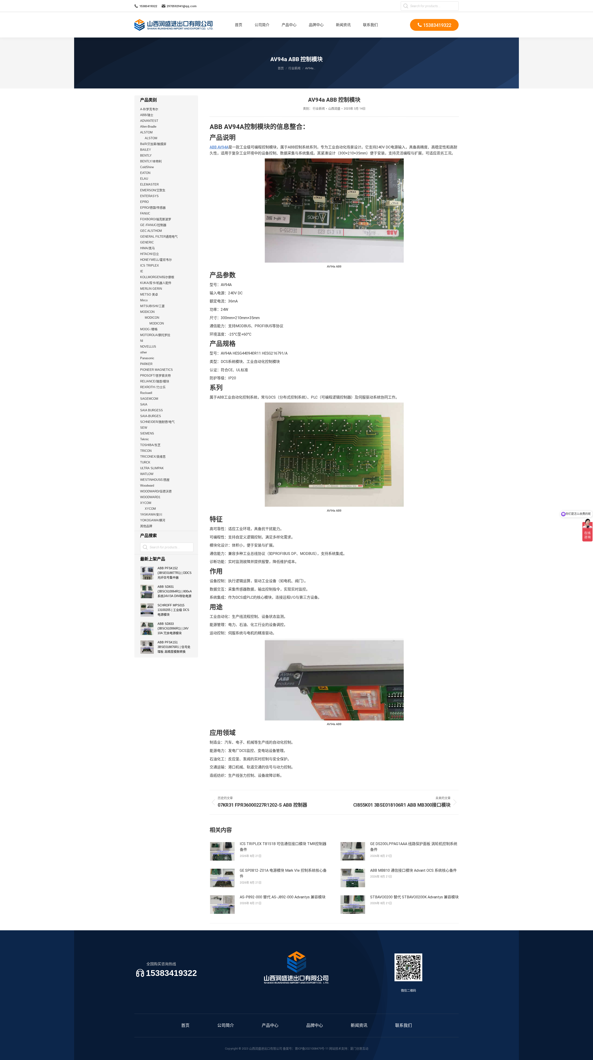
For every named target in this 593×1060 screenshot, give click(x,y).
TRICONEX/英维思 (153, 456)
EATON (145, 173)
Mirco (144, 300)
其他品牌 (146, 526)
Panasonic (147, 358)
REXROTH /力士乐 (153, 387)
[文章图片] (222, 851)
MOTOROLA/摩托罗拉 (155, 335)
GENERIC (147, 242)
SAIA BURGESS (151, 410)
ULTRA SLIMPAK (152, 468)
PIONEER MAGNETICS (156, 369)
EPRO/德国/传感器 (153, 207)
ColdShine (147, 167)
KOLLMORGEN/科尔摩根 (157, 277)
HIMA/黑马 (147, 248)
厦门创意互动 (359, 1048)
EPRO (144, 202)
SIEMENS (147, 433)
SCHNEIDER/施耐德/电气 (157, 422)
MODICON (147, 312)
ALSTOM (146, 132)
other (143, 352)
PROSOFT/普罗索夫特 (155, 375)
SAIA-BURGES (150, 416)
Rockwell (146, 393)
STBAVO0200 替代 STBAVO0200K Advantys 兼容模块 (414, 897)
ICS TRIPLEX (149, 265)
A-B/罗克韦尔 (149, 109)
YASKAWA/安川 (151, 514)
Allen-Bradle (148, 126)
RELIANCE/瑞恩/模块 (154, 381)
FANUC (145, 213)
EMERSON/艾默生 (152, 190)
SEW (143, 427)
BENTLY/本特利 (151, 161)
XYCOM (145, 503)
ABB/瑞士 (146, 115)
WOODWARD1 (150, 497)
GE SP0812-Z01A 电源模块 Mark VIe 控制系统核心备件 (283, 873)
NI (141, 341)
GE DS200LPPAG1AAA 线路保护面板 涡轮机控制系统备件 (413, 847)
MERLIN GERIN (151, 288)
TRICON (145, 451)
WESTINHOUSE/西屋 (155, 479)
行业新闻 (319, 108)
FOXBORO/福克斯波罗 (155, 219)
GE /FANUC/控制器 (153, 225)
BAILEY (145, 149)
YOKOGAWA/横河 (152, 520)
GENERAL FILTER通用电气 (159, 236)
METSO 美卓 (149, 294)
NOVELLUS (148, 346)
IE (141, 271)
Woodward (147, 485)
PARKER (146, 364)
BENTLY (146, 155)
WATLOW (146, 474)
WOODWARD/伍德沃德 (156, 491)
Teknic (144, 439)
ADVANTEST (149, 121)
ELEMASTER (149, 184)
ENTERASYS (149, 196)
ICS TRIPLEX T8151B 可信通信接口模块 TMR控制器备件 (283, 847)
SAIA (143, 404)
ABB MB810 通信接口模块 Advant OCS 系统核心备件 (413, 870)
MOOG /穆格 (149, 329)
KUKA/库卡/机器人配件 (155, 283)
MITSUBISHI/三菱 (152, 306)
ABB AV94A (219, 147)
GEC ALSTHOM (151, 231)
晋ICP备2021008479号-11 (311, 1048)
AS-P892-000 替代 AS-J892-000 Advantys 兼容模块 (282, 897)
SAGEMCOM (149, 398)
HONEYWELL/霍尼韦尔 (156, 259)
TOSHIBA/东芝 (150, 445)
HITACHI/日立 (149, 254)
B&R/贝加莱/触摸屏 (153, 144)
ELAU (144, 178)
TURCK (145, 462)
